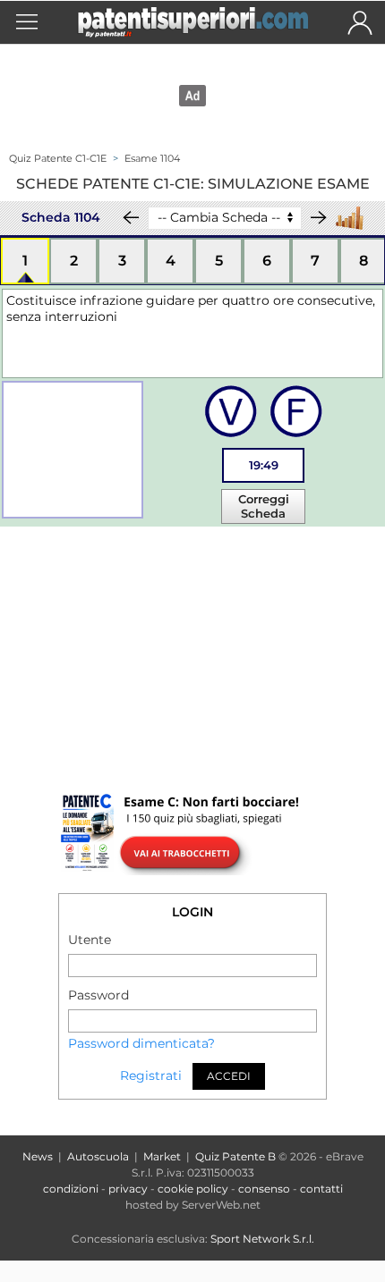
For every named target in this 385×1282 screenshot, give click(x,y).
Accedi (229, 1076)
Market (162, 1156)
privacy (128, 1188)
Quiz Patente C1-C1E (58, 158)
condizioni (70, 1188)
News (37, 1156)
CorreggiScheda (263, 506)
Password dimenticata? (141, 1043)
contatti (321, 1188)
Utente (89, 940)
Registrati (151, 1076)
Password (98, 995)
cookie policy (193, 1188)
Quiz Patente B (235, 1156)
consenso (264, 1188)
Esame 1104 (152, 158)
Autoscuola (98, 1156)
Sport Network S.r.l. (262, 1238)
